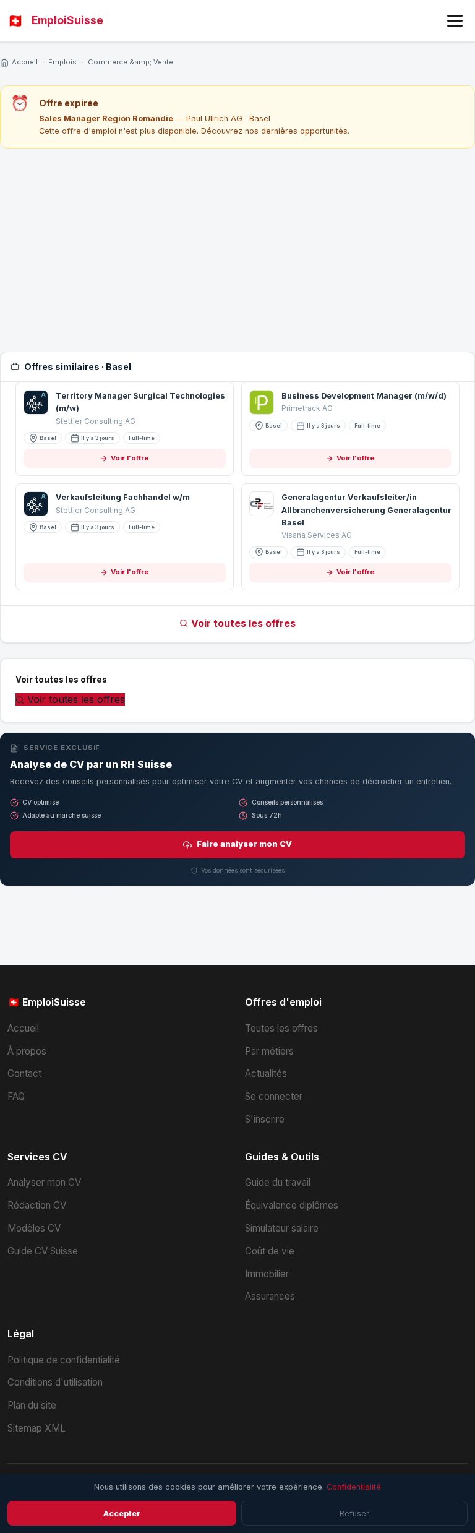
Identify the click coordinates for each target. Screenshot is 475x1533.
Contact (24, 1073)
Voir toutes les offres (243, 623)
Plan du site (31, 1405)
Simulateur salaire (282, 1228)
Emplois (62, 62)
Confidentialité (354, 1487)
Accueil (25, 62)
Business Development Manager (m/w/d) (364, 395)
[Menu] (455, 21)
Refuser (354, 1513)
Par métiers (269, 1051)
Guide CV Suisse (42, 1251)
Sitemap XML (36, 1428)
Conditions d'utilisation (55, 1382)
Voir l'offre (130, 458)
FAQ (16, 1096)
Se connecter (273, 1096)
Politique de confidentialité (63, 1360)
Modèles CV (34, 1228)
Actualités (266, 1073)
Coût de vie (269, 1251)
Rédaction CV (36, 1205)
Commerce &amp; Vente (130, 62)
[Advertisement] (237, 250)
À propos (26, 1051)
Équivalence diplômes (291, 1205)
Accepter (121, 1513)
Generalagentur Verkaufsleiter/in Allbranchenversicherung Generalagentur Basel (366, 510)
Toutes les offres (281, 1028)
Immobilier (267, 1274)
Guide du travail (277, 1182)
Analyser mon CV (44, 1182)
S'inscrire (265, 1119)
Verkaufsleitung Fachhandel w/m (123, 497)
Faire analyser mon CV (244, 844)
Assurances (270, 1296)
